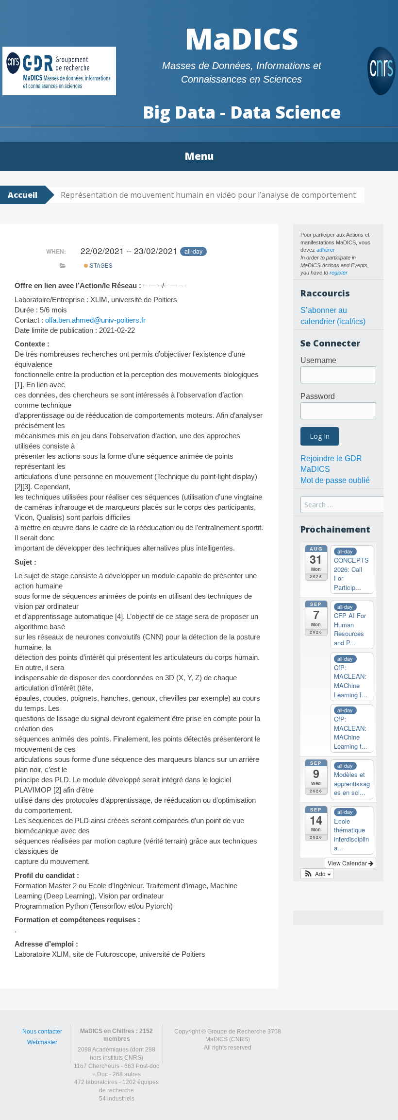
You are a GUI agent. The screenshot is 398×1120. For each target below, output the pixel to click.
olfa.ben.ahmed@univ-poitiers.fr (95, 320)
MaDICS (241, 38)
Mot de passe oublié (335, 480)
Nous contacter (42, 1031)
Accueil (22, 195)
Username (318, 360)
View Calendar (348, 863)
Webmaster (42, 1042)
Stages (100, 265)
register (339, 273)
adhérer (325, 250)
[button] (317, 874)
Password (317, 396)
